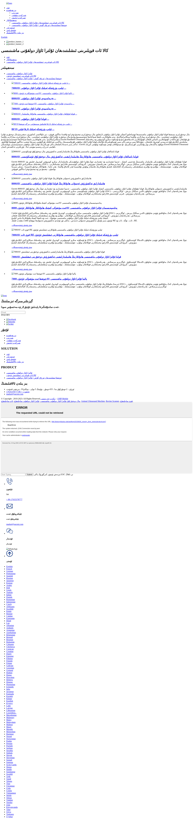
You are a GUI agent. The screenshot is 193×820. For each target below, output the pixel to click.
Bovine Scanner (112, 401)
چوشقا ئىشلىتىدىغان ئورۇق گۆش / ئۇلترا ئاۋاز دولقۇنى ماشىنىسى (39, 25)
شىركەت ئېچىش (19, 18)
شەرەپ (15, 13)
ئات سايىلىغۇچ (7, 401)
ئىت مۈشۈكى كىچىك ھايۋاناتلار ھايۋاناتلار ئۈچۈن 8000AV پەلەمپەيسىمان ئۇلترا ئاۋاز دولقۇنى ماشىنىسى (64, 208)
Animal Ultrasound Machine (93, 401)
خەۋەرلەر (10, 28)
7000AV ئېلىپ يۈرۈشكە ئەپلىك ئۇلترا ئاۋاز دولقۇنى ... (39, 88)
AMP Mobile (62, 399)
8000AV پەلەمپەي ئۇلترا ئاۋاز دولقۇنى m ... (34, 98)
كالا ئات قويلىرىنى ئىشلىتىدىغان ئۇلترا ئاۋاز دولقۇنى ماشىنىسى (38, 23)
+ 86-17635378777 (14, 499)
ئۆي (8, 8)
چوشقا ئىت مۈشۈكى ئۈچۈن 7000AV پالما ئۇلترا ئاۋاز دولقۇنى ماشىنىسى (49, 278)
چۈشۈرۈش (11, 30)
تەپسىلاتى (16, 174)
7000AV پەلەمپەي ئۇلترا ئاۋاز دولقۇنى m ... (34, 108)
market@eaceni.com (14, 394)
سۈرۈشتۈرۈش (26, 174)
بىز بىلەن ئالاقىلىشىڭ (15, 33)
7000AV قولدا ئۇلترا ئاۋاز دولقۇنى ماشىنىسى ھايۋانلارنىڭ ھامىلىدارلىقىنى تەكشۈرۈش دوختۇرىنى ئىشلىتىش (66, 256)
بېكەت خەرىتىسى (48, 399)
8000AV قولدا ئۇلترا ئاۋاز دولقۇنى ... (30, 119)
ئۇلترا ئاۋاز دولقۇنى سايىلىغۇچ (26, 401)
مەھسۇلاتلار (11, 20)
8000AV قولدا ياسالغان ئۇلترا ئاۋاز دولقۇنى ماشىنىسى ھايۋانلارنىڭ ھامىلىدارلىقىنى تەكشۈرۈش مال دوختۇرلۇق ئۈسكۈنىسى (75, 156)
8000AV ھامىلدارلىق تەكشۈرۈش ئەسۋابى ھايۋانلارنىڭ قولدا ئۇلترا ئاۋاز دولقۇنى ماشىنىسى (58, 183)
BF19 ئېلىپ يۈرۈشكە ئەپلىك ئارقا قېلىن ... (33, 129)
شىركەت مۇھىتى (19, 15)
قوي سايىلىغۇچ (126, 401)
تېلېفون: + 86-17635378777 (18, 392)
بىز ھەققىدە (11, 10)
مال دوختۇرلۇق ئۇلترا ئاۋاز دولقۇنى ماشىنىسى (60, 401)
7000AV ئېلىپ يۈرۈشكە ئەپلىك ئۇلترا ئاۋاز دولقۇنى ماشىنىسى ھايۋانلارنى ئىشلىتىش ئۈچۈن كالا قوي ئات (65, 235)
